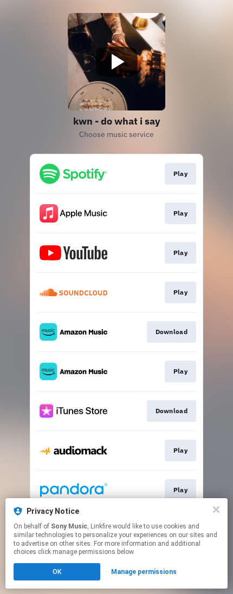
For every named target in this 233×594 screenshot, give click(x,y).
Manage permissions (144, 572)
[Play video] (116, 62)
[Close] (216, 509)
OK (57, 572)
